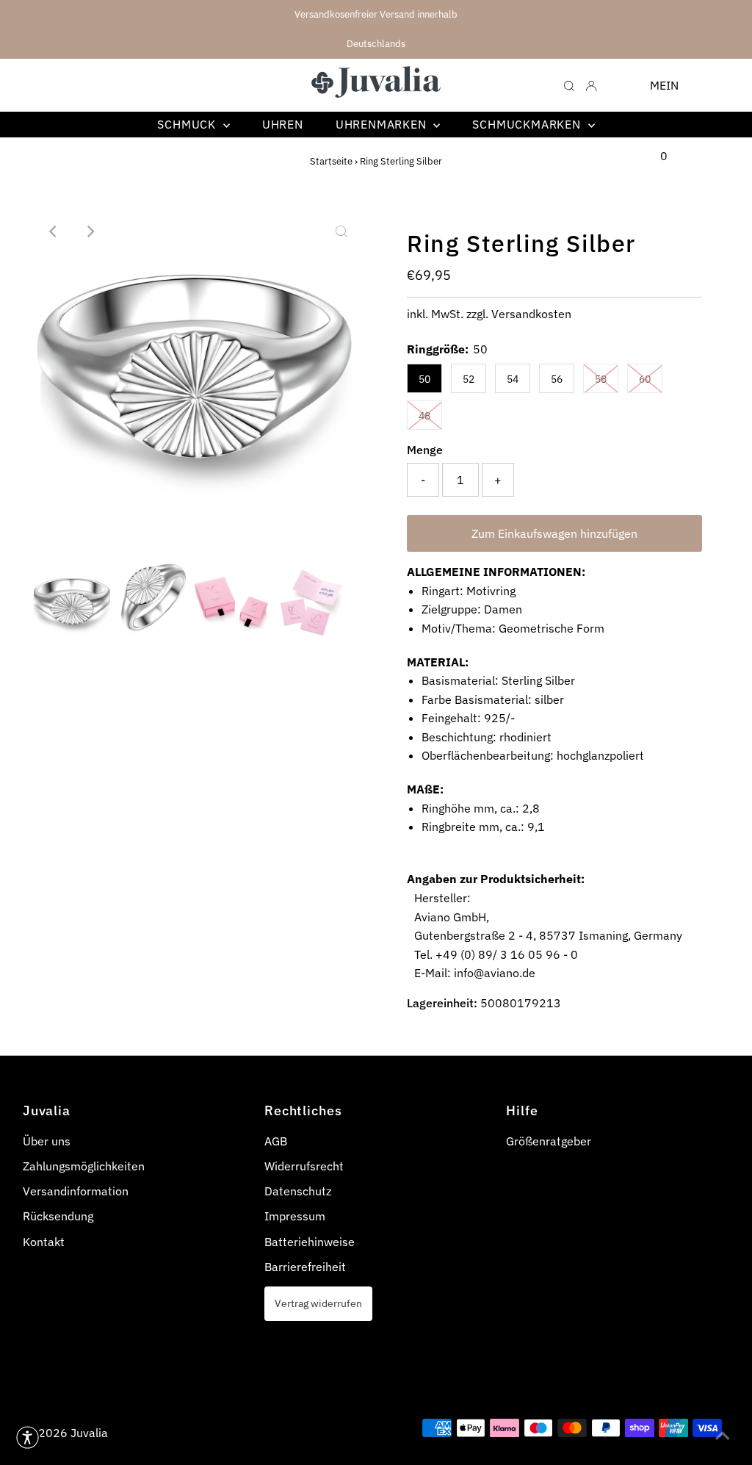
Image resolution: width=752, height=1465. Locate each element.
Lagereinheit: (442, 1003)
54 (512, 379)
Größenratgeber (548, 1141)
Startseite (331, 161)
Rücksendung (58, 1216)
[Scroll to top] (722, 1435)
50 (424, 379)
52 (468, 379)
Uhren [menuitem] (282, 124)
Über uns (46, 1141)
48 (424, 415)
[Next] (89, 231)
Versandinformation (76, 1191)
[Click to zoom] (341, 231)
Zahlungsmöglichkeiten (84, 1166)
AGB (275, 1141)
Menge (425, 449)
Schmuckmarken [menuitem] (528, 124)
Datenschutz (297, 1191)
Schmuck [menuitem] (188, 124)
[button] (27, 1437)
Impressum (294, 1216)
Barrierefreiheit (305, 1266)
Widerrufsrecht (304, 1166)
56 (557, 379)
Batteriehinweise (309, 1241)
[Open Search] (569, 85)
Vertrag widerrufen (318, 1303)
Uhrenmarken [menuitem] (383, 124)
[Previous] (53, 231)
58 (601, 379)
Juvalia (89, 1432)
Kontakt (44, 1241)
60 (645, 379)
